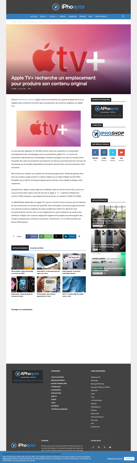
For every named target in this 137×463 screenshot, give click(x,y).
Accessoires (56, 390)
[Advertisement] (108, 181)
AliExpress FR (95, 377)
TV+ (58, 193)
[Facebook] (93, 447)
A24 (61, 219)
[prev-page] (12, 300)
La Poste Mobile (96, 400)
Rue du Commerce (97, 417)
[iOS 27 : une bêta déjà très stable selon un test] (74, 284)
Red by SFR (95, 413)
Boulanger (94, 380)
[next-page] (16, 300)
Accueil (34, 16)
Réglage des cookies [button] (114, 459)
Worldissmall (95, 427)
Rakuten (94, 410)
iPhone (83, 16)
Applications (56, 393)
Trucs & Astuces (57, 377)
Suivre (104, 150)
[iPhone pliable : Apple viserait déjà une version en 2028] (23, 262)
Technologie (56, 387)
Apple (42, 16)
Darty (93, 394)
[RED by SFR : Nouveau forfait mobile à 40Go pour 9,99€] (108, 264)
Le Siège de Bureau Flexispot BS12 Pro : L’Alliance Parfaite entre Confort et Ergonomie (108, 220)
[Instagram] (99, 447)
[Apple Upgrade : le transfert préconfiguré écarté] (74, 262)
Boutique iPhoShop (97, 384)
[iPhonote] (68, 7)
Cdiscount (94, 390)
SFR (92, 423)
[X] (104, 447)
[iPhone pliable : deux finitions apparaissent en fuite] (48, 284)
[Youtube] (110, 447)
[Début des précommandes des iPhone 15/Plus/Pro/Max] (108, 240)
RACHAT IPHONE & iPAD (59, 383)
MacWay (94, 404)
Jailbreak (55, 406)
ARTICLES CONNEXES (20, 248)
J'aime (95, 150)
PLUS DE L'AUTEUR (36, 248)
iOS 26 (52, 16)
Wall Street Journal (27, 100)
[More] (79, 236)
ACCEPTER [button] (129, 458)
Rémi (15, 88)
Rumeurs (73, 16)
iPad (90, 16)
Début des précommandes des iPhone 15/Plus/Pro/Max (106, 245)
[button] (123, 17)
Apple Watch (101, 16)
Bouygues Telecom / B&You (100, 387)
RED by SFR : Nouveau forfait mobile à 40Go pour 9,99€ (108, 269)
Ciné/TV (54, 396)
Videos (53, 399)
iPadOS (63, 16)
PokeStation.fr (96, 407)
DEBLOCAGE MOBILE (58, 380)
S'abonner (121, 150)
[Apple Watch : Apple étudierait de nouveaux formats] (23, 284)
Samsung (94, 420)
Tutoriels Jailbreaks (59, 409)
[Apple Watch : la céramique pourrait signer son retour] (48, 262)
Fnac (92, 397)
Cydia (53, 403)
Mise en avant (97, 225)
